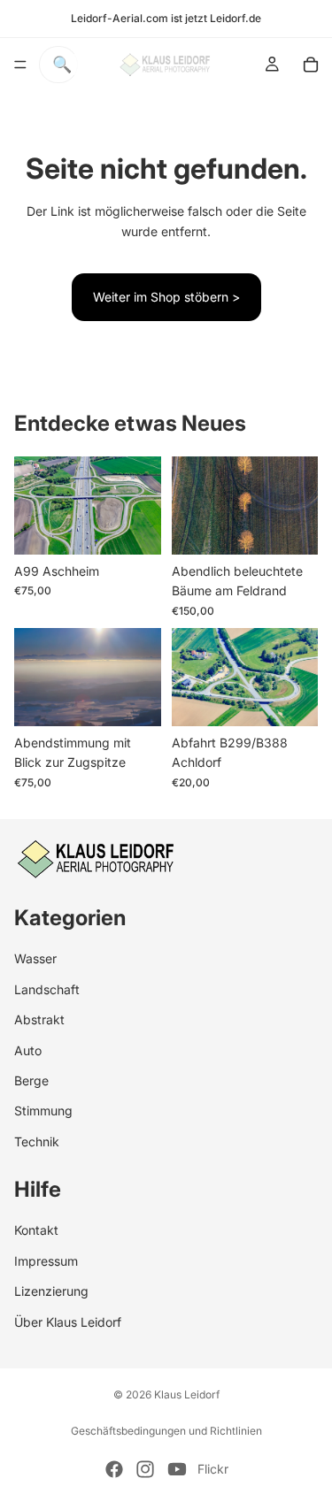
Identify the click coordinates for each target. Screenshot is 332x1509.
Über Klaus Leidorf (67, 1321)
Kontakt (36, 1229)
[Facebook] (114, 1469)
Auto (28, 1049)
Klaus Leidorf (187, 1394)
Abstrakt (39, 1019)
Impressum (46, 1260)
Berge (31, 1079)
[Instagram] (145, 1469)
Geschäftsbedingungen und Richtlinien (166, 1430)
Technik (36, 1140)
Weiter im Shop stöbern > (166, 296)
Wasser (35, 958)
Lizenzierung (51, 1290)
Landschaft (47, 988)
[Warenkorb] (310, 64)
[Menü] (20, 64)
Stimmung (43, 1110)
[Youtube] (177, 1469)
